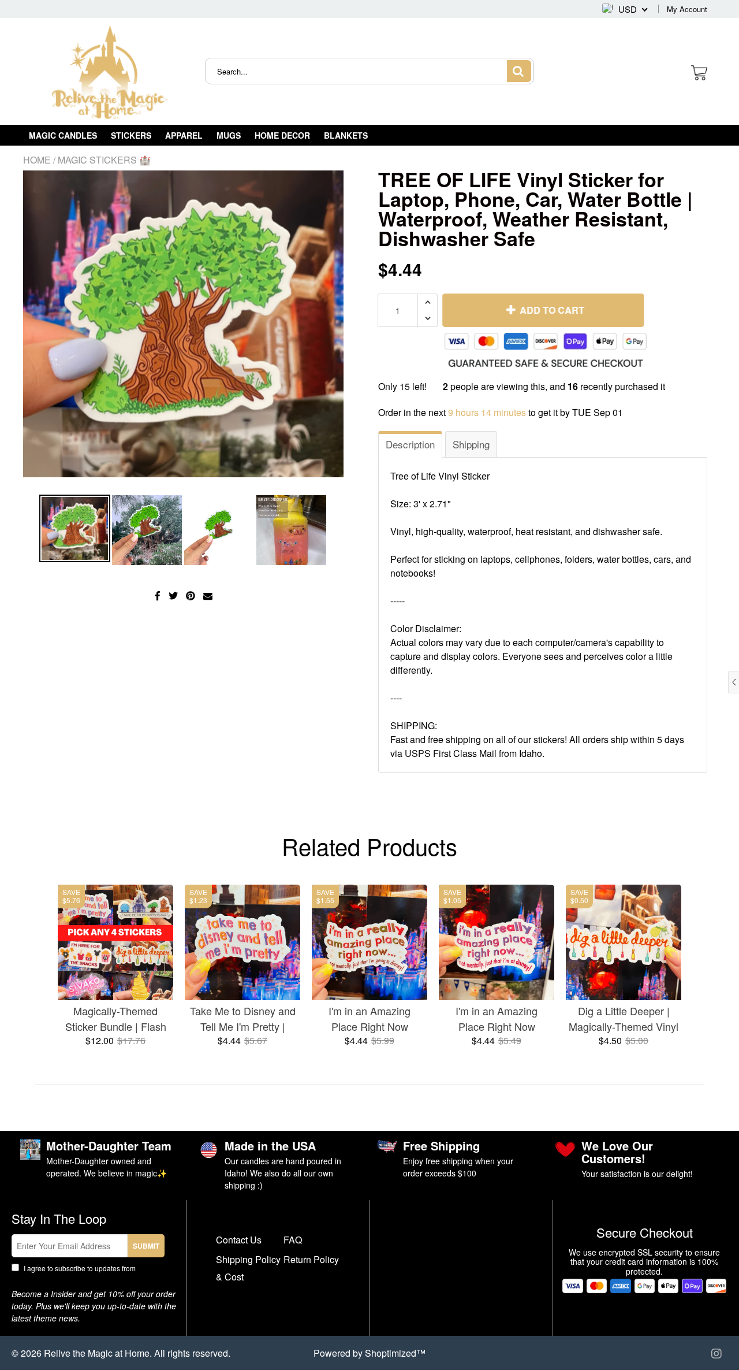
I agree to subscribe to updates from (87, 1273)
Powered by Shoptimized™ (369, 1353)
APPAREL (184, 135)
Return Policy (311, 1259)
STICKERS (131, 135)
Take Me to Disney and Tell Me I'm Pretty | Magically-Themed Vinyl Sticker (242, 1018)
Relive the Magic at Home (97, 1353)
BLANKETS (346, 135)
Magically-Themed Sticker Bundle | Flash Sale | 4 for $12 (115, 1018)
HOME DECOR (282, 135)
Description (410, 444)
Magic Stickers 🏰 (104, 159)
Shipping (471, 444)
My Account (687, 9)
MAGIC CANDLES (63, 135)
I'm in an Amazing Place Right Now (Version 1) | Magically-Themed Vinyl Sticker (370, 1018)
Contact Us (239, 1239)
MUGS (229, 135)
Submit (146, 1246)
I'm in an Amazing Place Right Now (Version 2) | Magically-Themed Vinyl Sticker (497, 1018)
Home (37, 159)
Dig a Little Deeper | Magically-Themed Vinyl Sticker (623, 1018)
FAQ (292, 1239)
